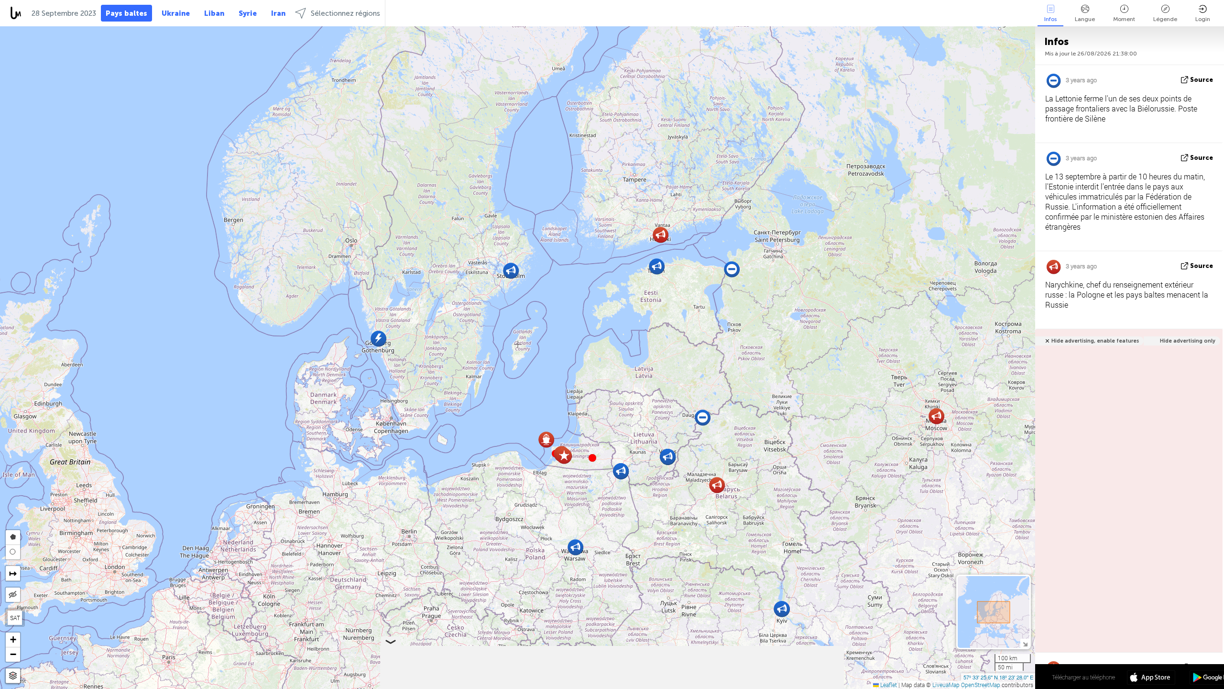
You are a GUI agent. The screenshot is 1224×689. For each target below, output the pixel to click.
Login (1202, 19)
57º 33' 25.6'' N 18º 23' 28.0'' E (998, 677)
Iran (278, 13)
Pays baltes (126, 13)
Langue (1085, 19)
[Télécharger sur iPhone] (1151, 678)
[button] (592, 458)
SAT (15, 618)
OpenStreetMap (980, 685)
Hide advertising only (1187, 341)
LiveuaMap (946, 685)
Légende (1165, 19)
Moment (1124, 19)
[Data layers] (13, 675)
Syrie (248, 13)
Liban (214, 13)
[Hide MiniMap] (1024, 643)
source (1201, 79)
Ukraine (176, 13)
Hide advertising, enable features (1095, 341)
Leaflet (888, 685)
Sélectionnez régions (345, 13)
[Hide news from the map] (13, 595)
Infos (1050, 19)
